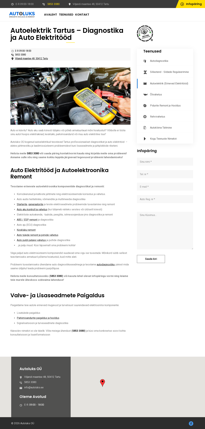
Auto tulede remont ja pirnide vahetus (37, 235)
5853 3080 (53, 4)
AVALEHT (50, 14)
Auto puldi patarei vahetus (31, 240)
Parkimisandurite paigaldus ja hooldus (38, 318)
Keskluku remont (26, 229)
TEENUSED (66, 14)
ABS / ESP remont (27, 219)
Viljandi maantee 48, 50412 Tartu (31, 58)
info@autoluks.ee (34, 387)
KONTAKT (82, 14)
